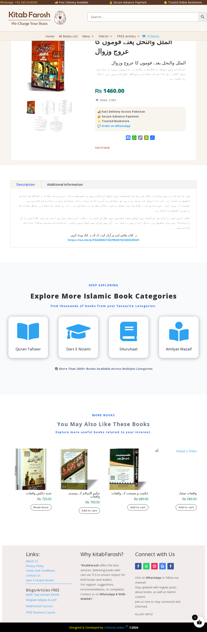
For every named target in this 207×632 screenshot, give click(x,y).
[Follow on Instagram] (154, 566)
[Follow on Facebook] (138, 566)
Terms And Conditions (40, 570)
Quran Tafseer (28, 349)
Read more (41, 507)
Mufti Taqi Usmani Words (42, 594)
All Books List (68, 36)
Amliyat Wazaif (179, 349)
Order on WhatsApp (116, 126)
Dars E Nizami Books (40, 580)
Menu (86, 36)
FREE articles (126, 36)
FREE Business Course (40, 612)
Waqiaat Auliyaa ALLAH (41, 599)
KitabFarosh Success (39, 606)
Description (26, 184)
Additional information (65, 184)
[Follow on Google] (162, 566)
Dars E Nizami (78, 349)
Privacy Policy (35, 566)
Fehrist (104, 36)
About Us (32, 561)
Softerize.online (114, 627)
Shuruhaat (128, 349)
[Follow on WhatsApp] (146, 566)
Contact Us (33, 575)
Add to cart (89, 510)
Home (49, 36)
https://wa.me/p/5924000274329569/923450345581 (103, 240)
